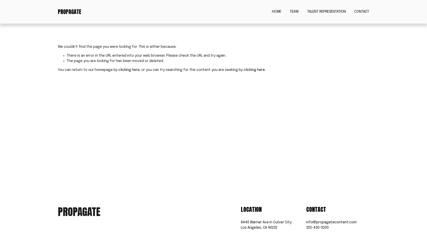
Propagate (69, 12)
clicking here (129, 70)
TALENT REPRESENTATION (326, 12)
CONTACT (361, 12)
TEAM (294, 12)
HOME (276, 12)
